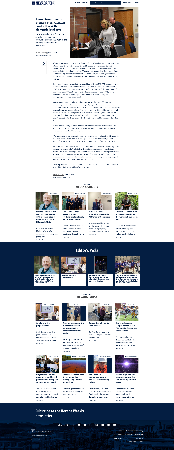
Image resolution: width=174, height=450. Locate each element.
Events (77, 3)
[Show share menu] (44, 63)
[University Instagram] (108, 425)
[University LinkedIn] (114, 425)
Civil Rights (139, 438)
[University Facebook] (84, 425)
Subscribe (84, 3)
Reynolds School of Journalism (92, 65)
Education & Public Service (51, 305)
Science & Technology (79, 356)
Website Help (118, 434)
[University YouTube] (90, 425)
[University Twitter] (78, 425)
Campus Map (118, 438)
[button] (128, 3)
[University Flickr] (102, 425)
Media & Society (41, 53)
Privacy (120, 431)
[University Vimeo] (96, 425)
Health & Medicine (106, 305)
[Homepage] (43, 3)
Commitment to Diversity (134, 431)
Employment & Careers (135, 442)
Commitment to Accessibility (133, 434)
